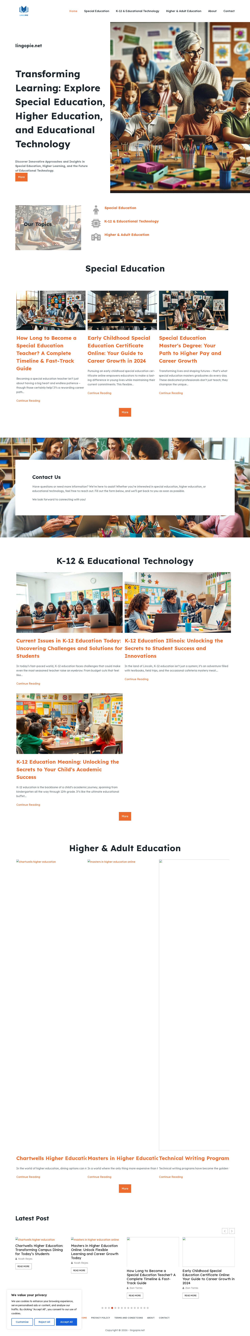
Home (73, 11)
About (212, 11)
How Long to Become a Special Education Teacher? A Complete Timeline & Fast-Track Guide (46, 353)
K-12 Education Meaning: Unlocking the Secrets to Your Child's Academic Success (67, 769)
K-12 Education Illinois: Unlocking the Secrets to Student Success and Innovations (174, 648)
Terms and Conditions (128, 1317)
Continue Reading (28, 400)
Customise (22, 1321)
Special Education (96, 11)
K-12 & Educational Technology (137, 11)
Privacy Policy (100, 1317)
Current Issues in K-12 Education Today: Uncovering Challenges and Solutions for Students (69, 648)
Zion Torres (80, 1287)
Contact (229, 11)
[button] (232, 1231)
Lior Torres (191, 1287)
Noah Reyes (25, 1263)
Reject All (44, 1321)
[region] (44, 1309)
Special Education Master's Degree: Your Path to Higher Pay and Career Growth (190, 349)
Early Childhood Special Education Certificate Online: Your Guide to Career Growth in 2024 (119, 349)
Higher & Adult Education (183, 11)
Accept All (66, 1321)
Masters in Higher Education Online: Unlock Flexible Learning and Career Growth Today (39, 1252)
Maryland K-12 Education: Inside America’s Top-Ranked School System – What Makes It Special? (206, 1277)
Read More (23, 1270)
